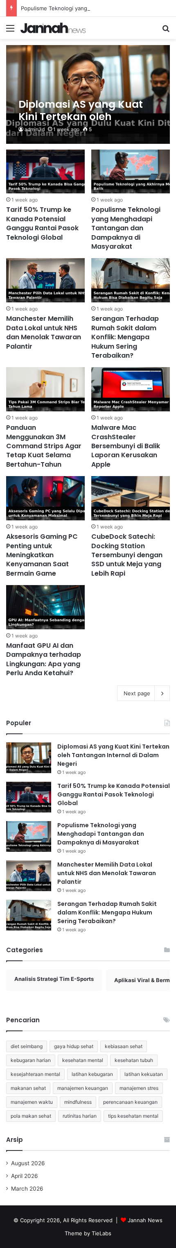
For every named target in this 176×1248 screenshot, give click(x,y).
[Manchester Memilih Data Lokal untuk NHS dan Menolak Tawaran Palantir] (45, 280)
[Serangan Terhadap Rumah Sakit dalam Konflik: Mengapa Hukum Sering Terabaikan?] (130, 280)
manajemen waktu (32, 1102)
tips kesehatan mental (133, 1116)
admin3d (35, 129)
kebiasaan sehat (123, 1046)
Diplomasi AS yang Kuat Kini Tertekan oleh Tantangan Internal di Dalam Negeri (113, 755)
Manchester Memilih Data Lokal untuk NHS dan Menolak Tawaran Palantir (43, 332)
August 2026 (28, 1163)
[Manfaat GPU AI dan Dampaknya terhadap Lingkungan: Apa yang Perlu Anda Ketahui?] (45, 607)
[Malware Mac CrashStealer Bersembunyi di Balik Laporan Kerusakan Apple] (130, 389)
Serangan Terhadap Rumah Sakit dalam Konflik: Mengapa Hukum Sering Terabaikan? (125, 337)
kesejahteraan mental (35, 1074)
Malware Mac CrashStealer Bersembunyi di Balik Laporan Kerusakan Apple (125, 446)
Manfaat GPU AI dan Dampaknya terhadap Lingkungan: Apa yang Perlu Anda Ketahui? (43, 659)
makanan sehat (28, 1088)
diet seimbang (27, 1046)
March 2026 (27, 1188)
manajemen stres (139, 1088)
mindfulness (78, 1102)
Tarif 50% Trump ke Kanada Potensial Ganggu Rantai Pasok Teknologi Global (42, 223)
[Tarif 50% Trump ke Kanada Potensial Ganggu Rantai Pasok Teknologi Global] (45, 172)
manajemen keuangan (82, 1088)
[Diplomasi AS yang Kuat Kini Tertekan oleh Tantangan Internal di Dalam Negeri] (87, 94)
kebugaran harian (31, 1060)
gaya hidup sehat (73, 1046)
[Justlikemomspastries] (53, 28)
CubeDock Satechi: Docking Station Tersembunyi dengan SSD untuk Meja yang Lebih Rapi (126, 555)
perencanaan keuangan (130, 1102)
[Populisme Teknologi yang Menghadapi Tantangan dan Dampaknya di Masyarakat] (130, 172)
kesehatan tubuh (134, 1060)
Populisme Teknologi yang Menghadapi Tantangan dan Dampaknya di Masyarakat (125, 228)
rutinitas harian (80, 1116)
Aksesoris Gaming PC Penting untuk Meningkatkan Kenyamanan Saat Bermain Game (42, 555)
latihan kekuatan (143, 1074)
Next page (137, 693)
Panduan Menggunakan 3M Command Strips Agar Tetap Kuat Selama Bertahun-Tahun (43, 446)
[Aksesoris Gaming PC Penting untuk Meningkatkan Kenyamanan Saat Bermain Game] (45, 498)
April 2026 (24, 1176)
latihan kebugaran (92, 1074)
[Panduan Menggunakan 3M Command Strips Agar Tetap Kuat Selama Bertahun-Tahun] (45, 389)
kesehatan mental (82, 1060)
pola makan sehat (31, 1116)
